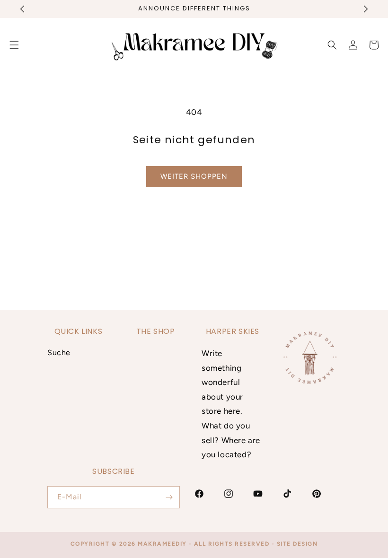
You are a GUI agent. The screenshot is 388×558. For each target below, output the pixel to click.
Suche (59, 352)
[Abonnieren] (169, 497)
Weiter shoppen (194, 176)
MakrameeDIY (162, 544)
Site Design (297, 544)
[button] (332, 45)
